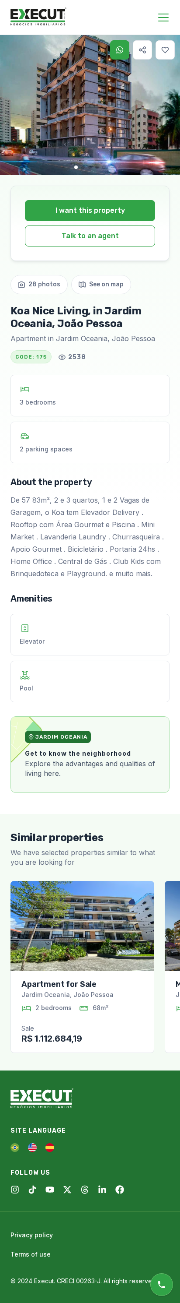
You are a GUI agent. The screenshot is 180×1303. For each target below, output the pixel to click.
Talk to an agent (90, 236)
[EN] (32, 1147)
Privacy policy (31, 1235)
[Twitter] (67, 1189)
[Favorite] (165, 50)
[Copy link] (142, 50)
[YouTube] (49, 1189)
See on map (106, 284)
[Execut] (38, 17)
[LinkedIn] (102, 1189)
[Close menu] (163, 17)
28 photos (44, 284)
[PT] (14, 1147)
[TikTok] (32, 1189)
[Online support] (161, 1284)
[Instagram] (14, 1189)
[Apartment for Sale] (82, 926)
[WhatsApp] (119, 50)
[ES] (49, 1147)
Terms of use (30, 1254)
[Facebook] (119, 1189)
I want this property (90, 210)
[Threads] (84, 1189)
